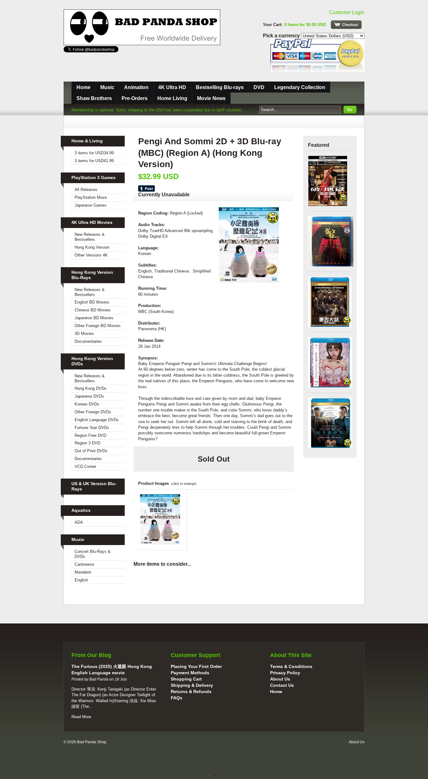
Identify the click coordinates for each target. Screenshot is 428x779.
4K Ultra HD (172, 87)
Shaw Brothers (94, 98)
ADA (79, 522)
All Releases (86, 189)
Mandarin (83, 572)
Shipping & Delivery (192, 685)
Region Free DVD (90, 435)
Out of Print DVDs (91, 450)
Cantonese (84, 564)
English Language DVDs (97, 419)
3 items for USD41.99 (94, 160)
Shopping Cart (186, 678)
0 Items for (305, 24)
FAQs (176, 697)
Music (107, 87)
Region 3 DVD (87, 443)
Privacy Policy (285, 672)
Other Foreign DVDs (93, 412)
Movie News (211, 98)
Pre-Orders (135, 98)
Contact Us (282, 685)
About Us (280, 678)
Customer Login (346, 12)
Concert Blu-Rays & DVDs (93, 554)
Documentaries (88, 341)
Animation (136, 87)
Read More (81, 716)
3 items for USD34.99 (94, 153)
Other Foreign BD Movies (98, 325)
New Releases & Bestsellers (90, 237)
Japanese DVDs (89, 396)
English (81, 580)
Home (83, 87)
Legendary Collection (299, 87)
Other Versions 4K (91, 255)
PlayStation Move (91, 197)
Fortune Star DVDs (92, 427)
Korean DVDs (87, 404)
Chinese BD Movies (93, 310)
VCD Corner (85, 466)
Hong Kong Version (92, 247)
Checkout (346, 24)
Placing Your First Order (196, 666)
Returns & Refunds (191, 691)
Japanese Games (91, 205)
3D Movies (84, 333)
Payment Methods (190, 672)
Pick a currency (282, 35)
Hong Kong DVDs (91, 388)
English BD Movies (92, 302)
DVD (258, 87)
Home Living (172, 98)
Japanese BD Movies (94, 317)
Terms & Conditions (291, 666)
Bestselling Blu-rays (220, 87)
